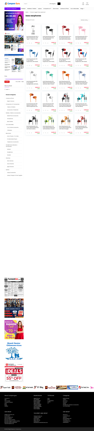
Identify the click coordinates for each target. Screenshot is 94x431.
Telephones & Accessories (13, 142)
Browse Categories (11, 8)
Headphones (10, 152)
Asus (49, 398)
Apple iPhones (37, 398)
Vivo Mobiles (36, 399)
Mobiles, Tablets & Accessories (13, 113)
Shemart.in (65, 414)
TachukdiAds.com (66, 421)
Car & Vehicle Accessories (12, 127)
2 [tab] (39, 390)
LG (48, 403)
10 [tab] (51, 390)
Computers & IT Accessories (12, 104)
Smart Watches (10, 163)
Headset (9, 155)
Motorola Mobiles (37, 404)
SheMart (23, 8)
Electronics (56, 8)
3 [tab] (41, 390)
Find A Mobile (7, 401)
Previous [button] (2, 387)
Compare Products (9, 402)
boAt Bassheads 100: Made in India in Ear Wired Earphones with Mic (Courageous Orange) (32, 106)
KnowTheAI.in (7, 416)
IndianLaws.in (36, 421)
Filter (7, 81)
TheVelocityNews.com (9, 423)
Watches (8, 158)
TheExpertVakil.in (37, 417)
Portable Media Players (12, 139)
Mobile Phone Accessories (12, 115)
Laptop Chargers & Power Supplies (14, 175)
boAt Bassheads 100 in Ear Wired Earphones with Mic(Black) (49, 38)
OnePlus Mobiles (37, 405)
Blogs (82, 8)
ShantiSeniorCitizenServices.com (41, 422)
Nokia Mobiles (37, 407)
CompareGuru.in (66, 416)
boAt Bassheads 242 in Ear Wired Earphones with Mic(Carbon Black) (33, 128)
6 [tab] (45, 390)
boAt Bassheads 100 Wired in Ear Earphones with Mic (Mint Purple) (81, 83)
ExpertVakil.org (37, 420)
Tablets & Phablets (11, 107)
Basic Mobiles (10, 121)
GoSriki (49, 401)
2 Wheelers (9, 130)
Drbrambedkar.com (67, 418)
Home (27, 12)
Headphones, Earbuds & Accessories (11, 145)
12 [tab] (54, 390)
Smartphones (10, 118)
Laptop (40, 8)
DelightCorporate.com (9, 414)
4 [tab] (42, 390)
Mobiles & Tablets (31, 8)
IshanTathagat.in (8, 418)
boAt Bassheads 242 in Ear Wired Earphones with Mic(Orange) (65, 127)
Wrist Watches (10, 161)
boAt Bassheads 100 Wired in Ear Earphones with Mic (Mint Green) (49, 83)
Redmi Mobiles (37, 401)
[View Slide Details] (5, 387)
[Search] (59, 3)
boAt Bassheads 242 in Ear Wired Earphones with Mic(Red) (81, 127)
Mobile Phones (66, 398)
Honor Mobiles (37, 408)
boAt (7, 89)
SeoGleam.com (66, 419)
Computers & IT (47, 8)
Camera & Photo (64, 8)
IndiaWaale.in (66, 422)
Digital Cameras (10, 101)
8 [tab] (48, 390)
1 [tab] (38, 390)
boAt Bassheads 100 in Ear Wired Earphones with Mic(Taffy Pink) (81, 38)
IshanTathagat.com (9, 417)
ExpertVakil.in (36, 418)
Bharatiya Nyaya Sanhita (10, 419)
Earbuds (9, 149)
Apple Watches (10, 166)
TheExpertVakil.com (38, 416)
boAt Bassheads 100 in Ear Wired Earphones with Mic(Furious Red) (65, 38)
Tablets (64, 399)
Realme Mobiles (37, 400)
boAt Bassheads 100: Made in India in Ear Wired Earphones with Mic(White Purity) (48, 105)
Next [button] (92, 387)
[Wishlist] (87, 3)
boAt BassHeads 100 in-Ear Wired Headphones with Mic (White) (32, 83)
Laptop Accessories (11, 172)
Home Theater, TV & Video (13, 136)
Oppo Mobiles (37, 403)
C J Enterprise (51, 400)
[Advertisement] (14, 228)
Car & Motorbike (74, 8)
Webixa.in (65, 417)
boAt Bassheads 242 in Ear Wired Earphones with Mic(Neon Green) (49, 127)
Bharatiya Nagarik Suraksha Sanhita (12, 421)
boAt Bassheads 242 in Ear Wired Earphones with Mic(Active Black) (65, 105)
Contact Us (7, 398)
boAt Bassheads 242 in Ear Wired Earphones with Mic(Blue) (81, 105)
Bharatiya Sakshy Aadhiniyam (11, 422)
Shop (6, 403)
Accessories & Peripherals (12, 110)
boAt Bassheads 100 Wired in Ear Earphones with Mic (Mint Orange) (65, 83)
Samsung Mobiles (38, 406)
